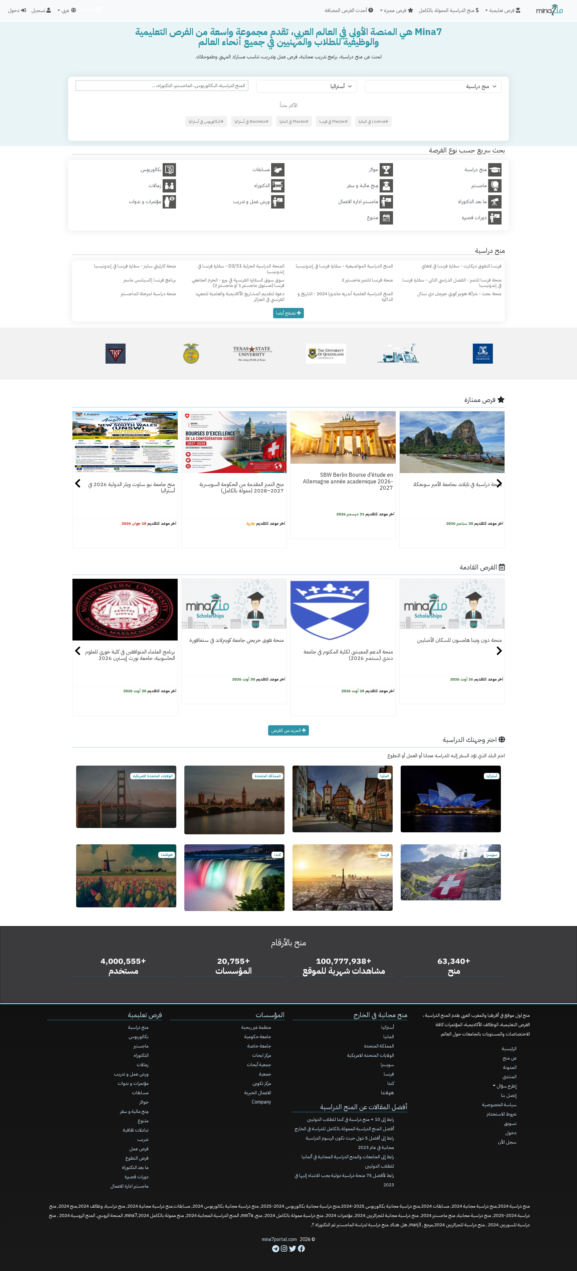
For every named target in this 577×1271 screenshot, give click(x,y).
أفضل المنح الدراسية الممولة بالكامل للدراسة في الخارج (344, 1128)
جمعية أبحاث (259, 1064)
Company (261, 1102)
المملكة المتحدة (379, 1045)
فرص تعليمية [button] (502, 10)
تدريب (143, 1139)
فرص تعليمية (145, 1015)
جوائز (144, 1102)
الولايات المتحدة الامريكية (370, 1055)
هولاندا (387, 1092)
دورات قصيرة (137, 1176)
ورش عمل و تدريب (131, 1074)
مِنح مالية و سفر (134, 1111)
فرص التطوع (137, 1158)
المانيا (388, 1036)
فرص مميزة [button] (396, 10)
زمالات (143, 1064)
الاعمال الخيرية (257, 1092)
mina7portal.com (279, 1239)
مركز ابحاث (261, 1055)
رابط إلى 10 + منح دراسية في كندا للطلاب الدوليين (350, 1119)
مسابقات (140, 1092)
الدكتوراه (141, 1055)
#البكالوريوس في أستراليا (206, 121)
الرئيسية (509, 1048)
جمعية (265, 1074)
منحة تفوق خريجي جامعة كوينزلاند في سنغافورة (236, 640)
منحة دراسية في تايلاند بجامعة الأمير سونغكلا (457, 484)
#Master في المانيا (294, 121)
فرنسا (389, 1074)
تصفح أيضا (286, 313)
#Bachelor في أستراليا (251, 121)
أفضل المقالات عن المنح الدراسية (363, 1107)
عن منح (510, 1058)
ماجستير (141, 1045)
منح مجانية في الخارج (380, 1015)
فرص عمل (139, 1148)
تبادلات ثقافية (136, 1130)
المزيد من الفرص (286, 730)
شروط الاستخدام (502, 1114)
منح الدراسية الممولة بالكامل (447, 10)
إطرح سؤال (506, 1086)
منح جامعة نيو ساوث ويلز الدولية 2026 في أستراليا (131, 487)
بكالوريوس (139, 1036)
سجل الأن (507, 1142)
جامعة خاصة (259, 1045)
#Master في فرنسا (333, 121)
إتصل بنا (509, 1095)
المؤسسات (270, 1015)
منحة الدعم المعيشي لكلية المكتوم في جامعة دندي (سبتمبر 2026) (348, 655)
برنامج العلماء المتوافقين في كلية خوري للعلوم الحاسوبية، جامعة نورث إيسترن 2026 (130, 655)
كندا (390, 1083)
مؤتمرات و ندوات (133, 1083)
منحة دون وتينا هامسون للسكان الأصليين (459, 640)
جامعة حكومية (257, 1036)
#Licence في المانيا (373, 121)
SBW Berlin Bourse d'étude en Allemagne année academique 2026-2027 (348, 481)
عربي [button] (65, 10)
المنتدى (510, 1076)
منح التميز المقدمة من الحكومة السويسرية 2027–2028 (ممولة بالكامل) (241, 487)
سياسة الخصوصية (499, 1104)
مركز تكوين (261, 1083)
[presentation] (77, 484)
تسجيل (38, 10)
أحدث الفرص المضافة (346, 10)
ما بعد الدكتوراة (135, 1167)
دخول (14, 10)
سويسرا (387, 1064)
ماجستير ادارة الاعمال (129, 1186)
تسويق (89, 9)
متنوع (143, 1120)
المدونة (510, 1067)
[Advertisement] (288, 1256)
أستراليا (387, 1027)
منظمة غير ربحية (256, 1027)
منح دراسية (138, 1027)
